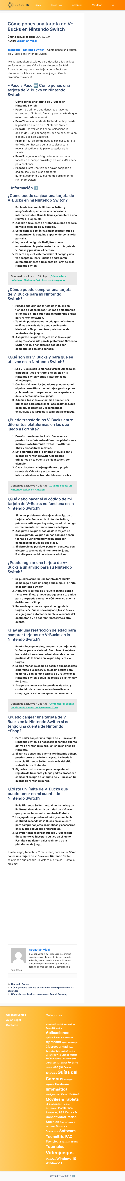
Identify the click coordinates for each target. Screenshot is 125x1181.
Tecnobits (14, 49)
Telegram (66, 1142)
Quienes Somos (16, 1014)
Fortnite (73, 1062)
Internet (73, 1094)
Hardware (62, 1084)
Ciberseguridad (57, 1046)
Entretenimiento (69, 1059)
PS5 (61, 1112)
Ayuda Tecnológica (70, 1042)
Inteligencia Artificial (56, 1094)
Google (58, 1067)
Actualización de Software (57, 1024)
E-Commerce (53, 1058)
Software (67, 1131)
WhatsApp (51, 1159)
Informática (57, 1089)
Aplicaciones (57, 1032)
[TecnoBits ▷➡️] (18, 5)
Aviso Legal (13, 1019)
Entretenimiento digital (56, 1063)
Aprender (77, 5)
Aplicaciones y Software (59, 1037)
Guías (38, 5)
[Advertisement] (42, 891)
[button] (113, 5)
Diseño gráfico (69, 1054)
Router (64, 1122)
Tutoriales (55, 1146)
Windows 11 (54, 1163)
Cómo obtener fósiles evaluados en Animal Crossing (39, 994)
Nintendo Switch (34, 49)
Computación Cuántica (65, 1051)
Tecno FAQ (56, 5)
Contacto (12, 1025)
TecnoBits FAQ (59, 1136)
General (49, 1067)
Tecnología (53, 1141)
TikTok (74, 1142)
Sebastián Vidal (26, 40)
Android (71, 1024)
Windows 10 (66, 1159)
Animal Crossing (54, 1028)
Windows (97, 5)
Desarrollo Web (53, 1055)
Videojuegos (59, 1152)
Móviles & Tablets (62, 1099)
